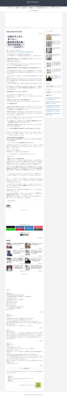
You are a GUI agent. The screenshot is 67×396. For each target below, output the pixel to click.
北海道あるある (20, 197)
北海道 (8, 207)
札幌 (10, 207)
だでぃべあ (56, 107)
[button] (38, 229)
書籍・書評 (8, 205)
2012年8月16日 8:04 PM (9, 344)
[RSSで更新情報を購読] (28, 235)
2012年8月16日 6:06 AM (9, 331)
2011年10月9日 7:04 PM (9, 315)
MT (6, 292)
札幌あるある (27, 197)
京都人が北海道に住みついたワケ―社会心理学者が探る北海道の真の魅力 (19, 51)
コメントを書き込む (24, 368)
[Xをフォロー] (21, 235)
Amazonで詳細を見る (11, 200)
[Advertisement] (33, 19)
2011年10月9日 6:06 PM (9, 293)
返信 (41, 327)
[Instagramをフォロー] (23, 235)
